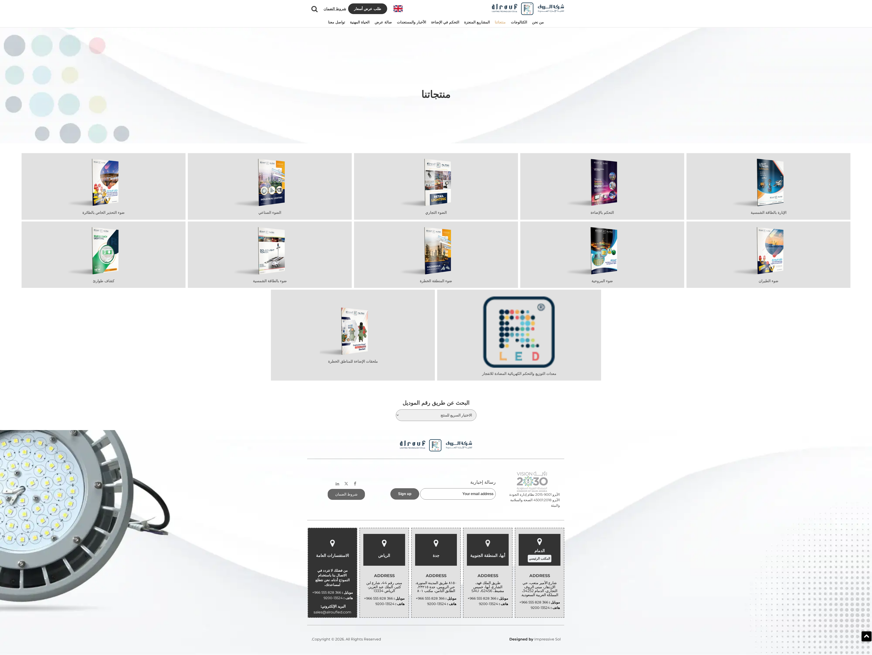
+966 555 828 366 (533, 602)
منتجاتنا (500, 22)
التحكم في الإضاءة (445, 22)
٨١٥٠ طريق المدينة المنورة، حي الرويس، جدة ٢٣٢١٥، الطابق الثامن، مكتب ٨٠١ (436, 587)
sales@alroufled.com (332, 612)
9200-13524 (540, 607)
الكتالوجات (519, 22)
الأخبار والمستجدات (411, 22)
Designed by (521, 639)
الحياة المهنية (359, 22)
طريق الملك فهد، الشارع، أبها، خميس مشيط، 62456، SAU (487, 587)
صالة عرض (383, 22)
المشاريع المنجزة (477, 22)
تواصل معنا (336, 22)
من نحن (538, 22)
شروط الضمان (335, 9)
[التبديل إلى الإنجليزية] (398, 8)
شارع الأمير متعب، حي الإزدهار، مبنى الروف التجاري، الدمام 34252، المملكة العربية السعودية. (539, 589)
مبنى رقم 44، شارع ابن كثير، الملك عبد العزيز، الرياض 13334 (384, 587)
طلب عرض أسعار (367, 9)
